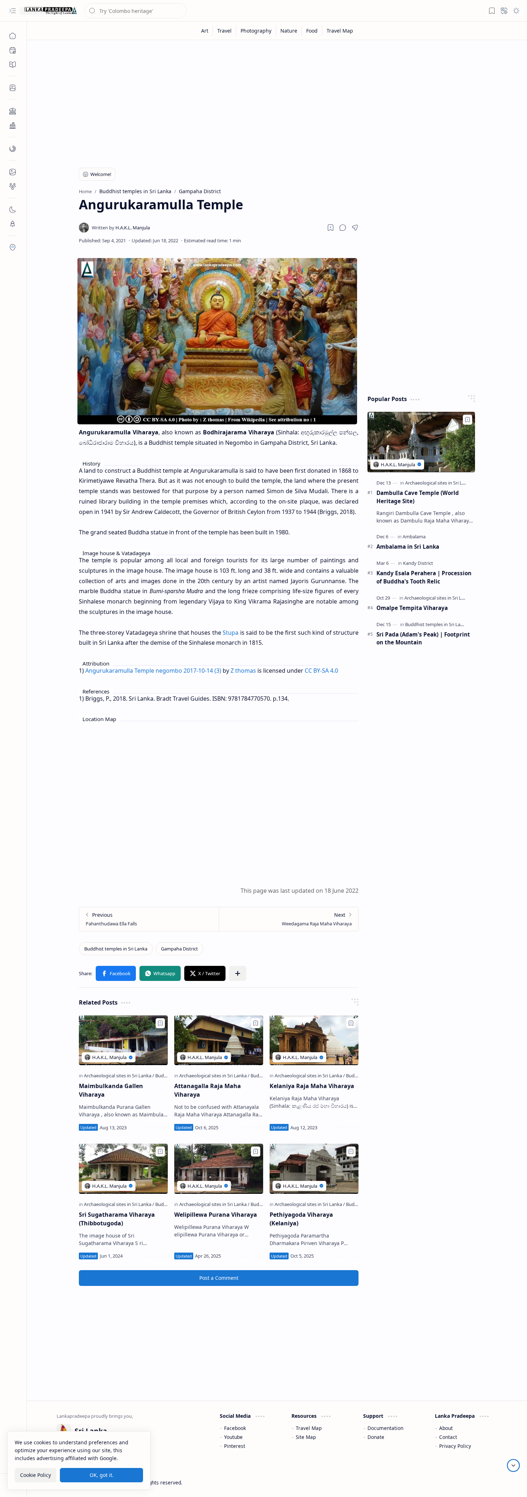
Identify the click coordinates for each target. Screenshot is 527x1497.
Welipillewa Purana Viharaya (215, 1215)
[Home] (12, 36)
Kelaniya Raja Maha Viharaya (312, 1086)
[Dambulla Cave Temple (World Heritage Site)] (421, 442)
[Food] (312, 30)
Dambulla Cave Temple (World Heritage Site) (417, 497)
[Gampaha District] (179, 948)
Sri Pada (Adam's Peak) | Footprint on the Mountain (423, 638)
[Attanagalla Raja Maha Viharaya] (218, 1040)
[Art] (205, 30)
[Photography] (256, 30)
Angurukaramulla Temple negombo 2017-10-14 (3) (153, 670)
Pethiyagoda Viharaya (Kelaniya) (301, 1219)
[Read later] (330, 227)
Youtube (233, 1437)
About (446, 1428)
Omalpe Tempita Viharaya (412, 607)
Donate (375, 1437)
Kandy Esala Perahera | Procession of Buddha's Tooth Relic (423, 577)
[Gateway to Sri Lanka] (48, 11)
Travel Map (309, 1428)
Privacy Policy (455, 1446)
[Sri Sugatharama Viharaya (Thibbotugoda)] (123, 1169)
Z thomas (243, 670)
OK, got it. (102, 1475)
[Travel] (224, 30)
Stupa (230, 633)
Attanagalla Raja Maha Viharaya (207, 1090)
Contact (448, 1437)
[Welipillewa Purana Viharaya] (218, 1169)
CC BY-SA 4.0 (321, 670)
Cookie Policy (35, 1475)
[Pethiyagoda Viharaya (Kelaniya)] (314, 1169)
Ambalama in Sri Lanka (407, 546)
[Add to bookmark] (160, 1023)
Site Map (306, 1437)
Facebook (235, 1428)
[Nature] (289, 30)
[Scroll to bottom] (513, 1465)
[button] (12, 10)
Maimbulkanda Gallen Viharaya (111, 1090)
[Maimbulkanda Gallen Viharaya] (123, 1040)
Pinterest (234, 1446)
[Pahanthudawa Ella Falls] (149, 919)
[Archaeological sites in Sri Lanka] (119, 1075)
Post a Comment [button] (218, 1277)
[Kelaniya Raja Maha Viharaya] (314, 1040)
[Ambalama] (414, 536)
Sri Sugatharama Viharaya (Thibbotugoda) (117, 1219)
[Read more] (156, 1127)
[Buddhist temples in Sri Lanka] (116, 948)
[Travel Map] (339, 30)
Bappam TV (484, 1482)
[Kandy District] (418, 563)
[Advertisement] (272, 101)
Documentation (385, 1428)
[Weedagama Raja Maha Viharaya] (288, 919)
